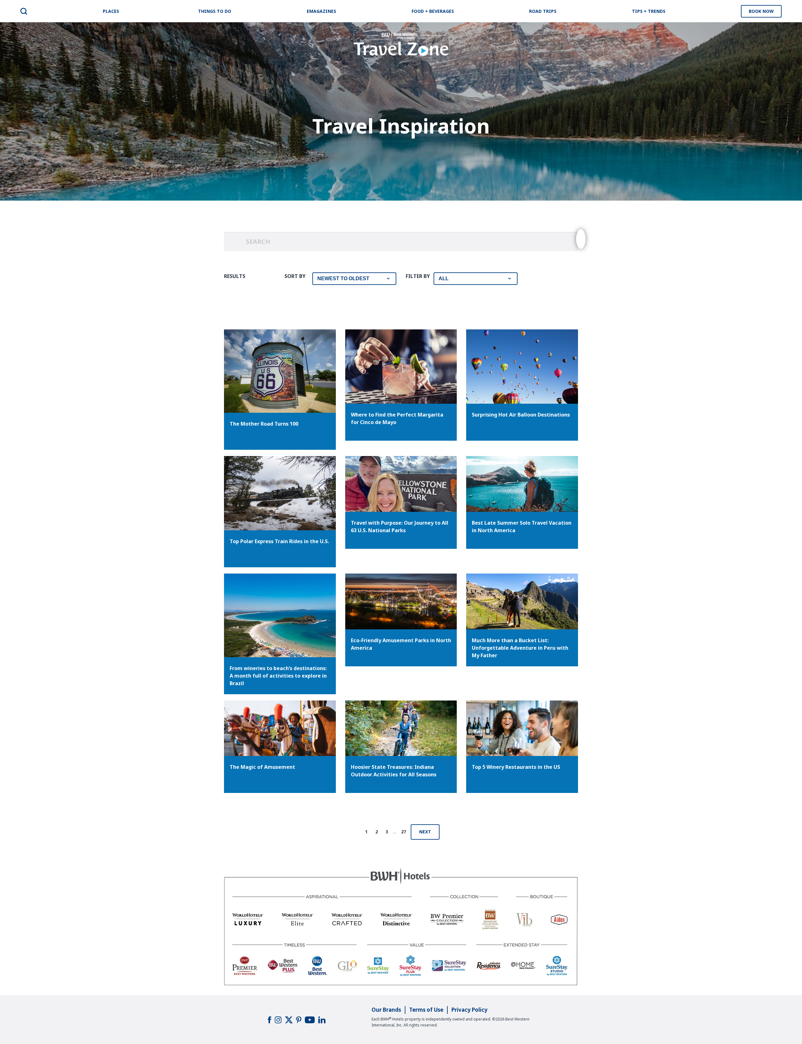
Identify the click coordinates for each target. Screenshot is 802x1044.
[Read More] (401, 484)
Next (425, 832)
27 (403, 832)
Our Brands (386, 1009)
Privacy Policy (469, 1009)
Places (111, 11)
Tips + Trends (648, 11)
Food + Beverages (433, 11)
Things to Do (214, 11)
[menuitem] (23, 11)
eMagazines (321, 11)
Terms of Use (426, 1009)
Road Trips (542, 11)
